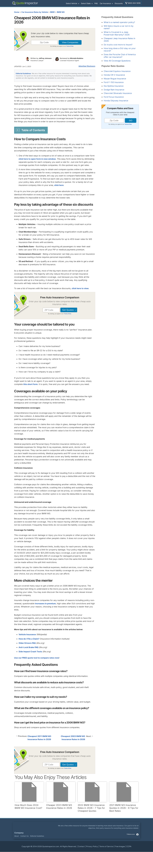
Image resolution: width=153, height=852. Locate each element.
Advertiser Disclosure (87, 66)
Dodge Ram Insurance (114, 89)
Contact (81, 846)
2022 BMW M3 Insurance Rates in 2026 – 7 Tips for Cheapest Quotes (91, 808)
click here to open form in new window (37, 159)
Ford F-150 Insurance (114, 82)
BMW (52, 12)
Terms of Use (69, 46)
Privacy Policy (92, 846)
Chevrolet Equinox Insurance (117, 71)
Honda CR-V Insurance (114, 75)
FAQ (96, 3)
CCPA (128, 846)
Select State (86, 3)
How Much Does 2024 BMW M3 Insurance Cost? (28, 806)
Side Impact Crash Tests (30, 651)
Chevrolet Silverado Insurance (118, 93)
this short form (30, 384)
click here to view (80, 288)
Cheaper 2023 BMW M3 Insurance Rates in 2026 (59, 806)
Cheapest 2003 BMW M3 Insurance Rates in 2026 (73, 738)
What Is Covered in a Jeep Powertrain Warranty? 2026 (116, 33)
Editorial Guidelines (23, 73)
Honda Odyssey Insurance (116, 100)
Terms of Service (106, 846)
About (16, 836)
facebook (137, 834)
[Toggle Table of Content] (31, 130)
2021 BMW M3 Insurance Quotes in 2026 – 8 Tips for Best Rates (123, 808)
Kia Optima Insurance (113, 86)
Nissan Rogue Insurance (115, 78)
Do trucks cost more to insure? (118, 44)
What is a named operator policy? (119, 22)
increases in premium (45, 603)
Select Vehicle (71, 3)
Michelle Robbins (76, 58)
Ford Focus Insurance (114, 97)
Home (16, 12)
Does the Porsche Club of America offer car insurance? (120, 55)
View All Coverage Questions (117, 61)
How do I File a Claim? (29, 639)
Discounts (119, 3)
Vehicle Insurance (27, 634)
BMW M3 (61, 12)
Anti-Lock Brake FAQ (28, 647)
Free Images (120, 846)
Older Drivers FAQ (27, 643)
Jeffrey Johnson (45, 58)
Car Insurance (105, 3)
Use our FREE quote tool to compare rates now (36, 658)
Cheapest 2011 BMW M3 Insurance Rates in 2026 (39, 738)
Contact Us (24, 836)
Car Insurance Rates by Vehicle (34, 12)
